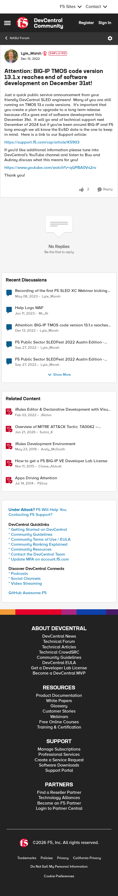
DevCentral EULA (59, 662)
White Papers (59, 700)
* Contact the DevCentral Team (37, 554)
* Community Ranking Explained (38, 544)
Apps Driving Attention (36, 478)
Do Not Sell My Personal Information (59, 867)
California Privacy (87, 858)
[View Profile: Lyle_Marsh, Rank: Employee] (11, 56)
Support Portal (59, 770)
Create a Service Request (59, 760)
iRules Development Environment (45, 444)
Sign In (105, 22)
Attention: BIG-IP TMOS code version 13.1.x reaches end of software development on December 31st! (61, 325)
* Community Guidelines (30, 534)
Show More (62, 375)
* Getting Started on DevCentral (38, 529)
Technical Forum (59, 641)
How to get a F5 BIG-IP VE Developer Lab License (61, 461)
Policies (47, 858)
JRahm (46, 415)
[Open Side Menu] (7, 23)
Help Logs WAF (29, 307)
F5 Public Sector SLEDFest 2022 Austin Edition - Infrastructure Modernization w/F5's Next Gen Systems (59, 359)
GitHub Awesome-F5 (28, 592)
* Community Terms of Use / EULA (40, 539)
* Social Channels (25, 578)
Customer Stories (59, 711)
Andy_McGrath (53, 449)
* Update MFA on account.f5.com (39, 559)
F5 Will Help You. (38, 509)
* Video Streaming (25, 583)
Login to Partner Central (59, 808)
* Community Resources (30, 549)
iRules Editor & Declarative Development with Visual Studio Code (63, 409)
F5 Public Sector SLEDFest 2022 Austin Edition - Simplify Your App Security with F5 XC (59, 342)
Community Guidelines (59, 657)
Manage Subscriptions (59, 749)
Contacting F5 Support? (30, 514)
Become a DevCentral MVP (59, 673)
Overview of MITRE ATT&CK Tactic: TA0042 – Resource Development (56, 426)
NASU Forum (19, 38)
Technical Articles (59, 647)
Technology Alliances (59, 797)
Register (86, 22)
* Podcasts (18, 573)
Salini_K (46, 432)
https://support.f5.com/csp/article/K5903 (41, 142)
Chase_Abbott (49, 466)
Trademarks (26, 858)
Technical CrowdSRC (59, 652)
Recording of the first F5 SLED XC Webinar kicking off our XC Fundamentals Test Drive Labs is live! (61, 290)
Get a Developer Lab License (59, 668)
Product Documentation (59, 695)
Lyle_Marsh (31, 53)
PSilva (42, 483)
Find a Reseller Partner (59, 792)
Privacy (63, 858)
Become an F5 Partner (59, 803)
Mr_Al (43, 314)
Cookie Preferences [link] (59, 876)
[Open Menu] (110, 38)
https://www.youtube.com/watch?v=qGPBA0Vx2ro (50, 167)
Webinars (59, 716)
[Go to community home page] (40, 22)
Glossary (59, 706)
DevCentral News (59, 636)
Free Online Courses (59, 722)
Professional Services (59, 754)
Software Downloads (59, 765)
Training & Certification (59, 727)
